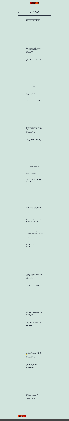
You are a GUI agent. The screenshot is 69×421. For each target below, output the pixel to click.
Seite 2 (22, 406)
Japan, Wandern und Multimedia (34, 7)
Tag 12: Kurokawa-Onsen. (34, 100)
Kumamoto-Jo (34, 173)
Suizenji (34, 213)
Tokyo (31, 94)
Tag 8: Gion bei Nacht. (33, 285)
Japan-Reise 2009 (33, 93)
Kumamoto (32, 173)
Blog (30, 52)
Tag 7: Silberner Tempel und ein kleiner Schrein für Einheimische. (34, 323)
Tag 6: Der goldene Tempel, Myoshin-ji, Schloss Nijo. (32, 365)
